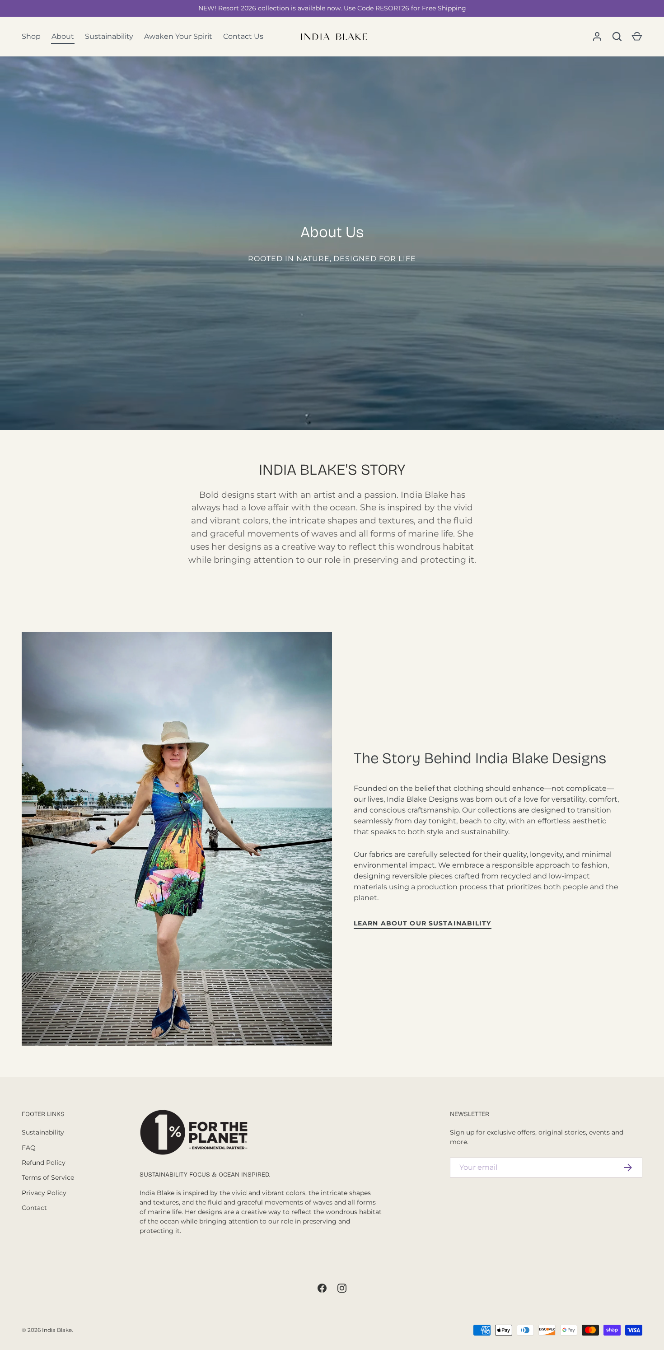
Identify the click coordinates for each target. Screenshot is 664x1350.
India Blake (57, 1330)
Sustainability (109, 36)
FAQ (29, 1148)
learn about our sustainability (422, 923)
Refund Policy (43, 1162)
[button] (637, 37)
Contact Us (243, 36)
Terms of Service (48, 1177)
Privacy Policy (44, 1193)
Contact (34, 1208)
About (62, 36)
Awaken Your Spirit (178, 36)
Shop (31, 36)
